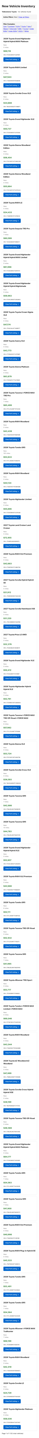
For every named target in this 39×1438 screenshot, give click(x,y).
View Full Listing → (12, 59)
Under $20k (12, 31)
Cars (5, 26)
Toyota (25, 29)
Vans (29, 26)
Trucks (23, 26)
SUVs (18, 26)
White (27, 31)
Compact (11, 26)
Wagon (5, 29)
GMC (20, 29)
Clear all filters (24, 17)
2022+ (20, 31)
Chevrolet (13, 29)
